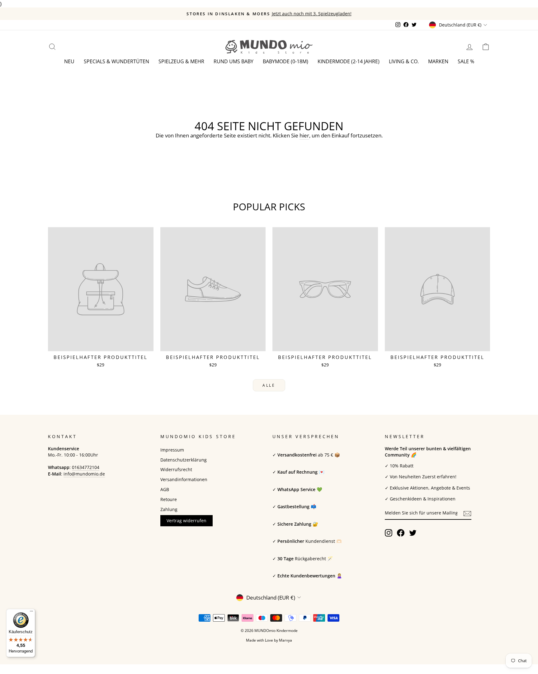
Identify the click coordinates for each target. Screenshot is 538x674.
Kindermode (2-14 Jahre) (349, 61)
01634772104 (85, 467)
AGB (164, 489)
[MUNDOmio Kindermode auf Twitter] (413, 533)
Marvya (285, 640)
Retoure (168, 499)
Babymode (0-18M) (285, 61)
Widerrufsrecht (176, 469)
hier (304, 135)
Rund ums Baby (233, 61)
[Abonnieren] (467, 513)
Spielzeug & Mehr (181, 61)
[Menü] (31, 612)
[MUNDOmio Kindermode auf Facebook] (400, 533)
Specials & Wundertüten (116, 61)
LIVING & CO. (404, 61)
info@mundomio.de (84, 474)
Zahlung (168, 509)
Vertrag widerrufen (186, 520)
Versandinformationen (183, 479)
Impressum (172, 450)
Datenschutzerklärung (183, 460)
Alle (268, 385)
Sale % (466, 61)
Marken (438, 61)
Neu (69, 61)
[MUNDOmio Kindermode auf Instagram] (388, 533)
